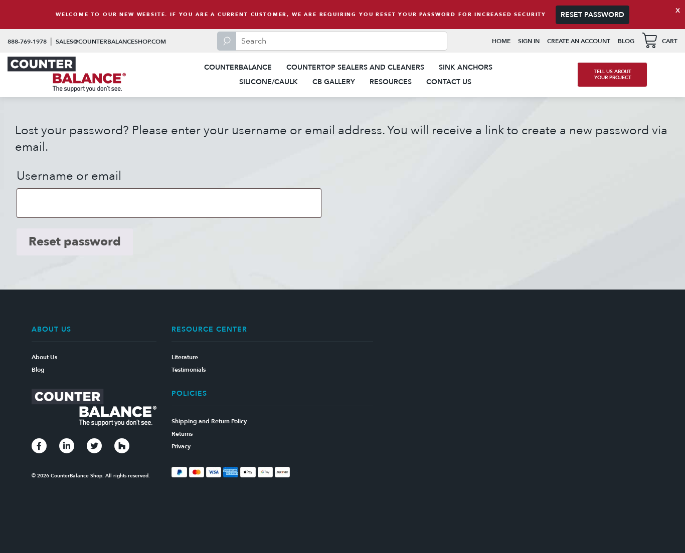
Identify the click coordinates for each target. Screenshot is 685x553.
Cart (669, 41)
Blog (626, 41)
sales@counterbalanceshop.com (111, 42)
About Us (44, 357)
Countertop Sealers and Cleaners (355, 67)
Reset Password (592, 15)
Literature (185, 357)
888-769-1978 (27, 42)
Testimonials (189, 370)
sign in (529, 41)
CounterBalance (238, 67)
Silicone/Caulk (268, 82)
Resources (391, 82)
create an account (578, 41)
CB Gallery (333, 82)
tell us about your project (612, 74)
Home (501, 41)
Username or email (69, 176)
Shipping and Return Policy (209, 421)
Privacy (181, 446)
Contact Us (448, 82)
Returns (182, 434)
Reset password (75, 241)
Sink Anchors (465, 67)
